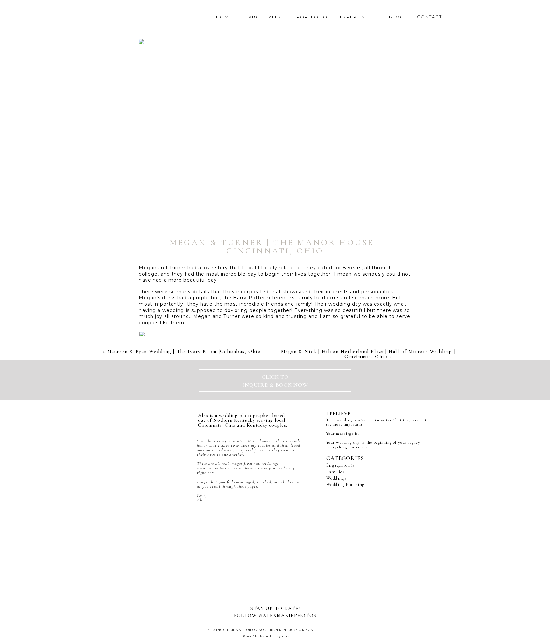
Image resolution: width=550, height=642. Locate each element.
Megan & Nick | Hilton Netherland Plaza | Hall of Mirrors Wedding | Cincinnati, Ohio (368, 354)
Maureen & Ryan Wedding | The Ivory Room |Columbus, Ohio (184, 351)
